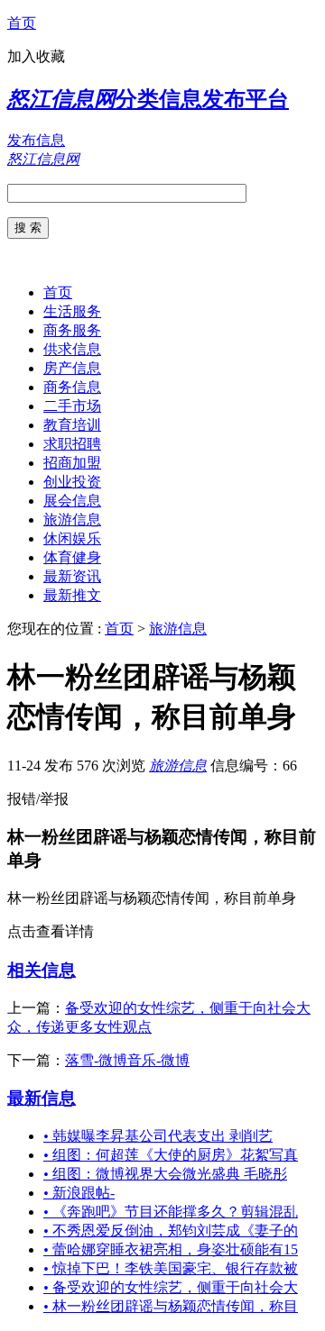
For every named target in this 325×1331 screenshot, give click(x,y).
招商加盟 (72, 462)
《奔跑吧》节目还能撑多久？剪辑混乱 (170, 1211)
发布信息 (36, 140)
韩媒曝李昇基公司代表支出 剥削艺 (158, 1136)
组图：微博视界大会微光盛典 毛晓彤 (165, 1173)
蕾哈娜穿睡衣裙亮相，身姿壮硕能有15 (170, 1249)
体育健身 (72, 557)
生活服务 (72, 311)
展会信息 (72, 500)
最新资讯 (72, 576)
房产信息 (72, 368)
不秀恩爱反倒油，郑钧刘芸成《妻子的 (170, 1230)
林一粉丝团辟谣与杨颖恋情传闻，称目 (170, 1306)
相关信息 (41, 970)
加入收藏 (36, 56)
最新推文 (72, 595)
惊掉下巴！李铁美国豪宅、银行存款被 (170, 1268)
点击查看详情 (50, 931)
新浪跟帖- (79, 1192)
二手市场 (72, 406)
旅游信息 (72, 519)
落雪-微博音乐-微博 (127, 1060)
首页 (21, 23)
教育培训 (72, 425)
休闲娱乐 (72, 538)
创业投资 (72, 481)
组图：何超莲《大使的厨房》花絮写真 (170, 1154)
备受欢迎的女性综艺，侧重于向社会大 (170, 1287)
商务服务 (72, 330)
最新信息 (41, 1098)
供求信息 (72, 349)
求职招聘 (72, 443)
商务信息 (72, 387)
